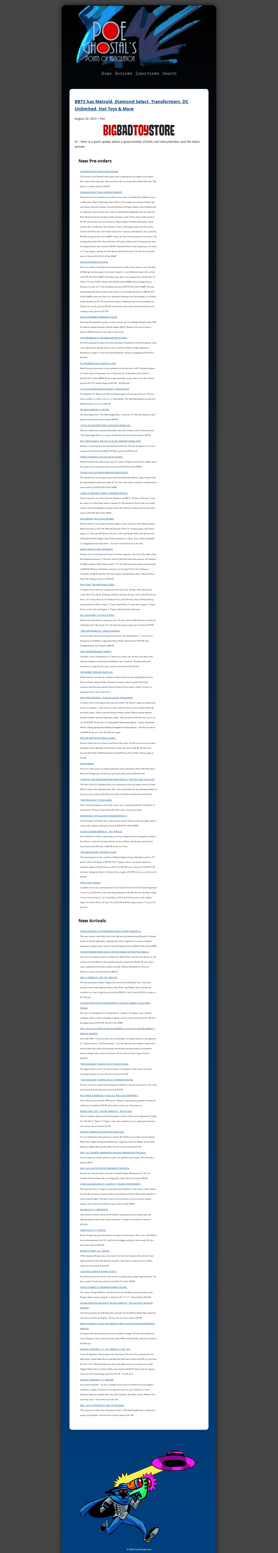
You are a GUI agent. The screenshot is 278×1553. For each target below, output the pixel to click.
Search (169, 74)
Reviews (123, 74)
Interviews (147, 74)
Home (106, 74)
